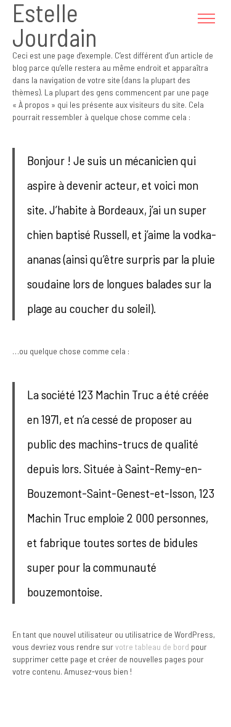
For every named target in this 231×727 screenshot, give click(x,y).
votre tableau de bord (152, 646)
